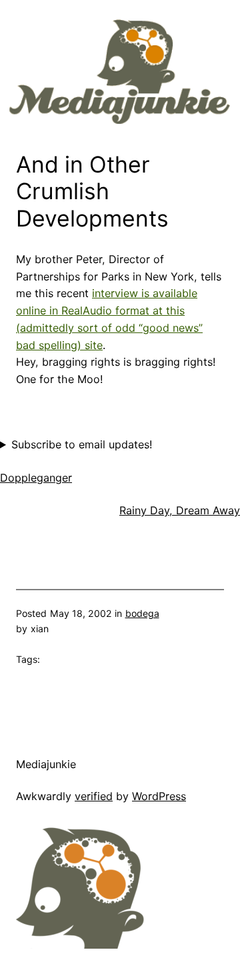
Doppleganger (36, 477)
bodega (142, 613)
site (94, 345)
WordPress (159, 796)
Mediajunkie (46, 764)
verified (94, 796)
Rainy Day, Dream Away (179, 510)
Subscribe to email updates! (81, 444)
